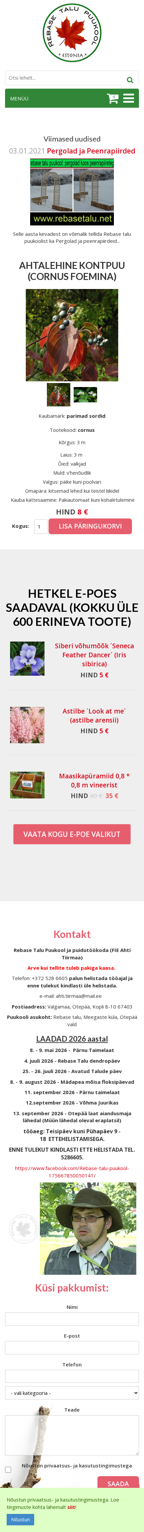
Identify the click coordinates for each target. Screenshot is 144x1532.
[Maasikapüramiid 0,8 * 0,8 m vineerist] (27, 785)
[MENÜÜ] (128, 98)
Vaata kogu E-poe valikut (72, 834)
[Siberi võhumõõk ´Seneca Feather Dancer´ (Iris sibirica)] (27, 659)
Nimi (72, 1307)
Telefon (72, 1364)
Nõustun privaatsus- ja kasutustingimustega (77, 1465)
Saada (118, 1483)
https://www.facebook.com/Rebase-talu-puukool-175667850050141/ (72, 1171)
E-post (72, 1335)
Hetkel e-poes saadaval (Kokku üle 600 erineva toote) (72, 607)
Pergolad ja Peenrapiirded (91, 151)
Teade (72, 1409)
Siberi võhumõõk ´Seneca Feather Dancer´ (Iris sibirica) (94, 655)
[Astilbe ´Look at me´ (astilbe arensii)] (27, 725)
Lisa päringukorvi (90, 526)
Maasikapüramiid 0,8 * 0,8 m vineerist (94, 780)
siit (71, 1507)
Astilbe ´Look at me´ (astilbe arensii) (94, 716)
